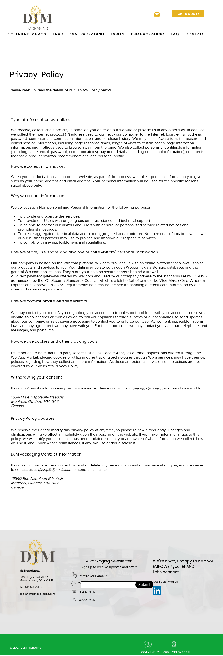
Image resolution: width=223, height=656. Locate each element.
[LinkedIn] (157, 590)
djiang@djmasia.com (150, 388)
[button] (26, 34)
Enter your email (93, 576)
